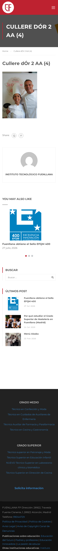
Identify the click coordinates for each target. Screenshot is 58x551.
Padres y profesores (26, 540)
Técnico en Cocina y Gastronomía (29, 429)
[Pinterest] (21, 135)
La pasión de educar (28, 543)
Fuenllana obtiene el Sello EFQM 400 (26, 244)
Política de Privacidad (14, 521)
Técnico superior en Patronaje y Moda (29, 452)
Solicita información (29, 488)
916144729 (19, 516)
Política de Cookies (40, 521)
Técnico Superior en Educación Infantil (29, 457)
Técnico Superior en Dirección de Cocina (29, 472)
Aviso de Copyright (28, 526)
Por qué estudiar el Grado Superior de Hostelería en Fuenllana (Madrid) (38, 319)
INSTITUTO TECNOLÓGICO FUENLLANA (29, 174)
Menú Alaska (31, 333)
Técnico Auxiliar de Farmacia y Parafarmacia (29, 424)
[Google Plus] (14, 135)
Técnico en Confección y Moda (29, 409)
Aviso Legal (8, 526)
